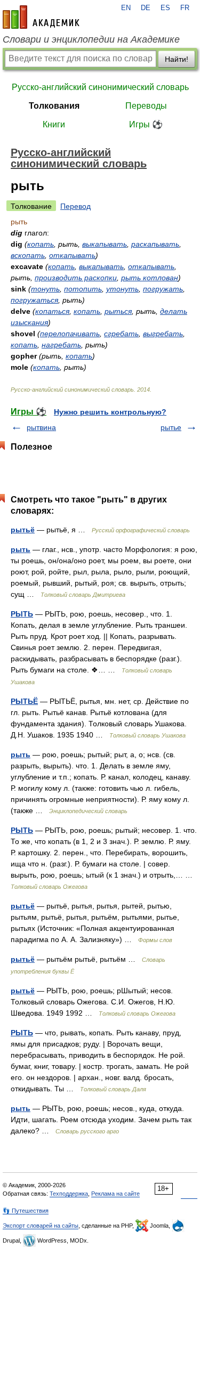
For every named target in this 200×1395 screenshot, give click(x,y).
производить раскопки (76, 277)
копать (40, 244)
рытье (171, 427)
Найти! (176, 59)
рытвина (41, 427)
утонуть (122, 289)
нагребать (61, 344)
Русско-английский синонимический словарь (100, 87)
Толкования (54, 105)
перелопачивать (70, 333)
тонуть (45, 289)
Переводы (146, 105)
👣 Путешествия (26, 1210)
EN (126, 8)
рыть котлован (149, 277)
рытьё (23, 529)
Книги (54, 124)
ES (165, 8)
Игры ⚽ (146, 124)
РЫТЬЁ (24, 701)
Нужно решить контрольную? (110, 412)
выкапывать (104, 244)
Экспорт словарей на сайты (40, 1225)
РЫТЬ (22, 614)
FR (184, 8)
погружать (163, 289)
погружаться (34, 300)
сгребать (121, 333)
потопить (83, 289)
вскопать (28, 255)
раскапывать (155, 244)
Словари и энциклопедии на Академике (91, 39)
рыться (118, 311)
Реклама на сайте (115, 1193)
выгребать (163, 333)
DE (145, 8)
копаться (52, 311)
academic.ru (41, 17)
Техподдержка (69, 1193)
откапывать (72, 255)
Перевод (75, 206)
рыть (20, 549)
